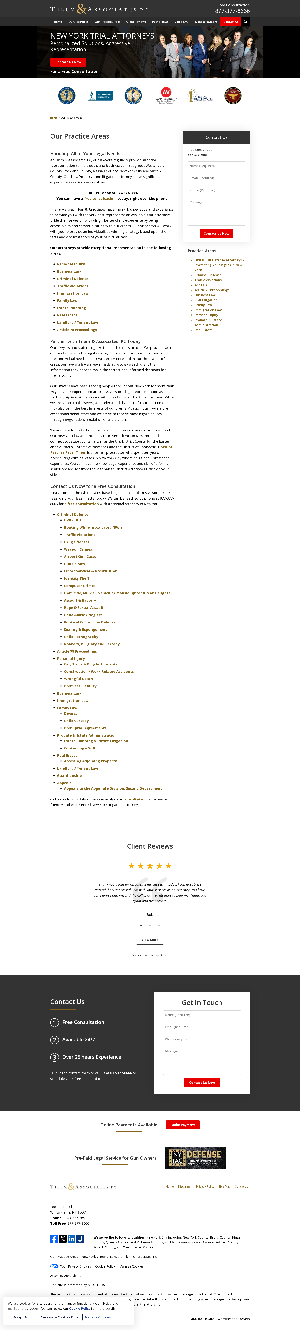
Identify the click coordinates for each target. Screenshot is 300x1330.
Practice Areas (202, 251)
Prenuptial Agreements (85, 728)
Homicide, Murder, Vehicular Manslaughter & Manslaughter (118, 593)
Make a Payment (206, 22)
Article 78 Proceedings (77, 329)
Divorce (71, 713)
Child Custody (76, 720)
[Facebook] (54, 1239)
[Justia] (80, 1239)
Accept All (20, 1317)
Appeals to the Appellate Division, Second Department (113, 788)
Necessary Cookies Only (59, 1317)
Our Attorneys (79, 22)
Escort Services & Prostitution (91, 571)
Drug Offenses (76, 542)
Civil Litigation (206, 300)
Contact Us (231, 22)
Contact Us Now (68, 62)
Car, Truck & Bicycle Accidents (91, 664)
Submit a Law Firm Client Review (150, 955)
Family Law (67, 300)
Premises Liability (80, 686)
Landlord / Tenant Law (77, 322)
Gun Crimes (74, 563)
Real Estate (67, 315)
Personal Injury (71, 264)
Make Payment (183, 1125)
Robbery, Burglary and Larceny (92, 644)
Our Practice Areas (107, 22)
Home (58, 22)
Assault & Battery (80, 600)
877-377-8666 (232, 11)
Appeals (64, 783)
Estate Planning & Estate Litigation (96, 741)
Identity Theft (77, 578)
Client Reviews (136, 22)
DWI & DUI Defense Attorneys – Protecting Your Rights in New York (219, 265)
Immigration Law (73, 293)
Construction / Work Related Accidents (99, 671)
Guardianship (69, 775)
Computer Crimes (79, 585)
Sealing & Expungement (85, 629)
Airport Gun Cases (80, 556)
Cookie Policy (105, 1266)
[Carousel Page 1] (141, 925)
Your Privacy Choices (75, 1266)
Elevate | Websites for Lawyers (220, 1319)
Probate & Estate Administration (87, 735)
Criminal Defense (72, 278)
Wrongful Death (78, 678)
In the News (160, 22)
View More (150, 940)
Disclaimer (185, 1186)
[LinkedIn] (71, 1239)
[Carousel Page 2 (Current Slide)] (150, 925)
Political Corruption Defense (90, 622)
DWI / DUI (72, 520)
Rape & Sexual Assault (84, 607)
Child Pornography (81, 636)
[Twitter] (63, 1239)
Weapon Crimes (78, 549)
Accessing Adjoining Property (90, 761)
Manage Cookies (131, 1266)
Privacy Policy (205, 1186)
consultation (135, 799)
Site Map (225, 1186)
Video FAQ (182, 22)
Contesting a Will (79, 748)
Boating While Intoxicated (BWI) (93, 527)
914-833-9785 (74, 1217)
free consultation (100, 198)
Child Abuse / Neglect (83, 614)
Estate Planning (71, 307)
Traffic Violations (72, 286)
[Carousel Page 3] (158, 925)
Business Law (69, 271)
